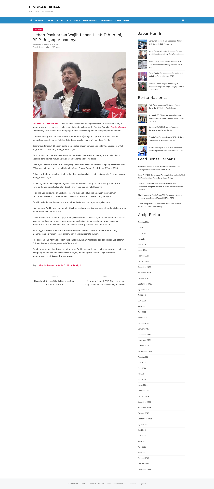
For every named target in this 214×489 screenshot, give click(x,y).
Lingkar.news (89, 20)
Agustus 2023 (143, 425)
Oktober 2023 (143, 413)
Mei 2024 (141, 374)
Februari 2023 (143, 458)
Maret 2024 (142, 385)
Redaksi (38, 44)
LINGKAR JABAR (45, 7)
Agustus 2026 (143, 222)
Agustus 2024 (143, 357)
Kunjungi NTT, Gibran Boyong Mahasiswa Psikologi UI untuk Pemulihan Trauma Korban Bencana (166, 118)
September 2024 (145, 351)
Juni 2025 (142, 301)
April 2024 (142, 380)
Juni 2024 (142, 368)
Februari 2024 (143, 391)
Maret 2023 (142, 453)
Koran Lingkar (122, 20)
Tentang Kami (105, 20)
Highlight (76, 265)
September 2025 (145, 284)
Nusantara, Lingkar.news (45, 124)
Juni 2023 (142, 436)
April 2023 (142, 447)
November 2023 (144, 408)
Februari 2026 (143, 256)
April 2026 (142, 245)
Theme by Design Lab (137, 484)
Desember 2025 (144, 267)
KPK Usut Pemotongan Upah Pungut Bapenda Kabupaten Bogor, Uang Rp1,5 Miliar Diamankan (166, 87)
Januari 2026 (143, 261)
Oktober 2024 (143, 346)
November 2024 (144, 340)
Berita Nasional (47, 265)
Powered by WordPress (116, 484)
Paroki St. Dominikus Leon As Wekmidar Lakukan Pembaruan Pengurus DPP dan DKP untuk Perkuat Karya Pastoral (160, 187)
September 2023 (145, 419)
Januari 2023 (143, 464)
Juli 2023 (142, 430)
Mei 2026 (141, 239)
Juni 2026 (142, 233)
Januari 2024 (143, 396)
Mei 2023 (141, 441)
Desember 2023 (144, 402)
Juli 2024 (142, 363)
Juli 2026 (142, 228)
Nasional (39, 20)
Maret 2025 (142, 318)
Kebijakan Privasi (97, 484)
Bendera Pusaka (118, 127)
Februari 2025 (143, 323)
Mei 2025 (141, 306)
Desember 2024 (144, 335)
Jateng (59, 20)
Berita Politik (63, 265)
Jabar (50, 20)
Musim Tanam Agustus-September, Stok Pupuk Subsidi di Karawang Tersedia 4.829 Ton (165, 65)
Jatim (68, 20)
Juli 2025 (142, 295)
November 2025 (144, 273)
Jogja (77, 20)
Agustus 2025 (143, 290)
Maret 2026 (142, 250)
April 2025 (142, 312)
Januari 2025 (143, 329)
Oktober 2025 (143, 278)
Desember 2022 (144, 469)
